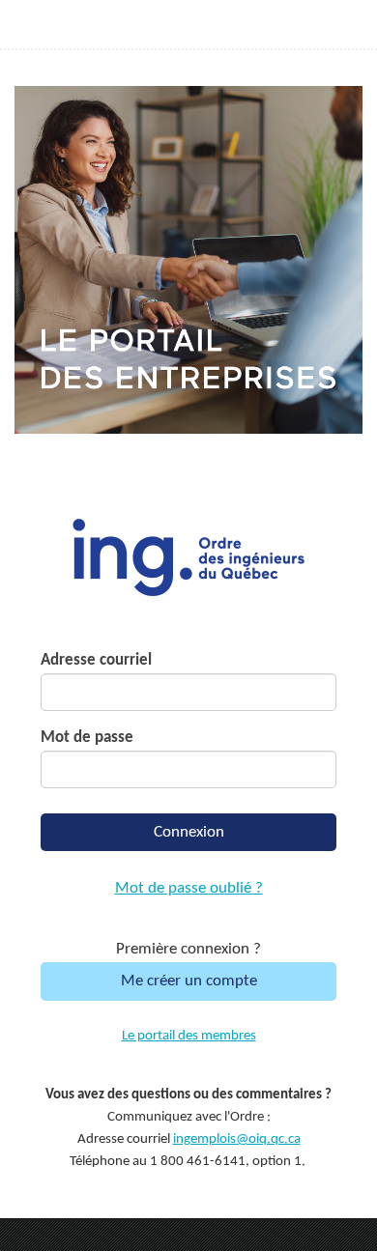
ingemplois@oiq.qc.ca (237, 1139)
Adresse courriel (96, 660)
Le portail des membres (189, 1036)
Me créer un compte (189, 981)
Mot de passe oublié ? (189, 888)
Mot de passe (87, 737)
